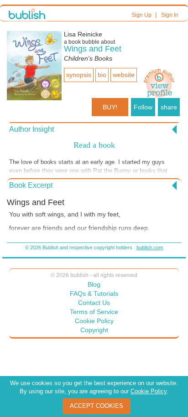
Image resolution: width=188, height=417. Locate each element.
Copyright (94, 330)
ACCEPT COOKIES (96, 405)
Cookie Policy (94, 320)
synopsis (78, 74)
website (124, 74)
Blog (94, 284)
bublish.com (149, 247)
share (169, 107)
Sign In (169, 15)
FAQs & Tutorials (94, 293)
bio (102, 74)
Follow (143, 107)
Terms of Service (94, 311)
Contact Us (94, 302)
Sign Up (141, 15)
